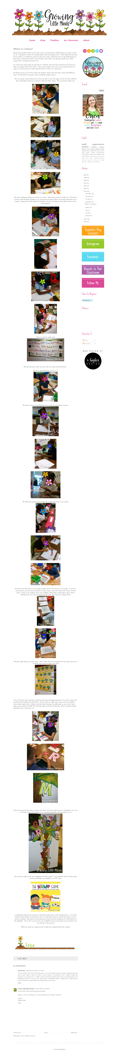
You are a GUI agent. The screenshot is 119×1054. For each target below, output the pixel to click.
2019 (85, 180)
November (88, 196)
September (88, 202)
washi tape (97, 161)
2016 (85, 186)
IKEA (91, 156)
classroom (99, 156)
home (32, 40)
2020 (85, 177)
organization (98, 144)
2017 (85, 183)
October (88, 199)
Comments (87, 343)
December (88, 193)
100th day (87, 156)
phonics (84, 151)
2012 (85, 221)
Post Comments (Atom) (28, 1036)
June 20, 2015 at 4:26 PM (42, 989)
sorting (102, 160)
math (84, 144)
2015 (85, 188)
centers (85, 147)
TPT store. (58, 878)
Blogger (63, 1049)
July (86, 210)
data (98, 150)
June (86, 213)
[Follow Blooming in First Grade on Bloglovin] (87, 301)
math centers (89, 158)
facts (88, 149)
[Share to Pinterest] (25, 958)
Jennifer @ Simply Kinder (26, 989)
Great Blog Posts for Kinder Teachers (50, 995)
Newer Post (17, 1032)
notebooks (96, 158)
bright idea (94, 150)
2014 (85, 191)
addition (95, 156)
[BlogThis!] (20, 958)
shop (42, 40)
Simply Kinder (22, 1000)
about (86, 40)
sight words (89, 154)
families (92, 149)
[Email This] (18, 958)
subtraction (84, 161)
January (87, 215)
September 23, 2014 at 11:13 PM (35, 970)
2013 (85, 219)
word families (97, 154)
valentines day (90, 161)
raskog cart (97, 160)
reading (94, 147)
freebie (93, 152)
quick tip (90, 160)
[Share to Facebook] (24, 958)
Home (46, 1032)
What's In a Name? (90, 204)
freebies (54, 40)
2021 (85, 175)
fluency (88, 152)
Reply (19, 983)
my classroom (71, 40)
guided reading (99, 149)
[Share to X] (22, 958)
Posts (86, 340)
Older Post (74, 1032)
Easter (88, 150)
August (87, 207)
